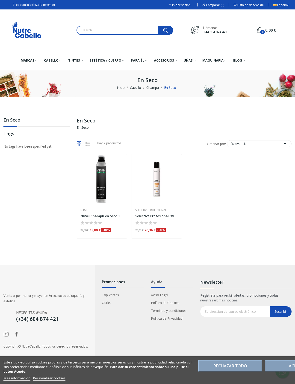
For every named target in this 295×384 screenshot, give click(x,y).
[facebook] (16, 334)
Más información (16, 378)
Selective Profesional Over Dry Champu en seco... (156, 216)
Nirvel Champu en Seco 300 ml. (101, 216)
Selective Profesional (151, 210)
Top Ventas (110, 295)
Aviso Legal (159, 295)
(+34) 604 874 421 (37, 319)
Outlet (106, 303)
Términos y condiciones (168, 310)
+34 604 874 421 (215, 32)
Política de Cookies (165, 303)
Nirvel (84, 210)
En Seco (11, 120)
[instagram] (6, 334)
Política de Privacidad (167, 318)
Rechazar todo (230, 366)
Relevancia (259, 143)
